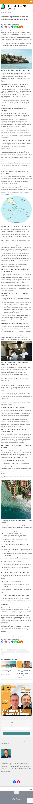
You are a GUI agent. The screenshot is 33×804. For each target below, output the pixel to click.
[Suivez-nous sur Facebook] (13, 799)
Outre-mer (18, 651)
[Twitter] (9, 26)
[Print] (21, 26)
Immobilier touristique (22, 649)
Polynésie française (25, 651)
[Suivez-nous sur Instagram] (16, 799)
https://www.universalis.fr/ (18, 223)
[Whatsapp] (15, 26)
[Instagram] (5, 26)
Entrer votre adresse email (10, 726)
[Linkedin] (12, 26)
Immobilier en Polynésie (12, 649)
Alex (4, 21)
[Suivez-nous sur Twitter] (19, 799)
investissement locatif (6, 651)
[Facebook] (2, 26)
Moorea (13, 651)
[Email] (18, 26)
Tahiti (3, 653)
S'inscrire (16, 734)
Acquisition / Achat (6, 12)
